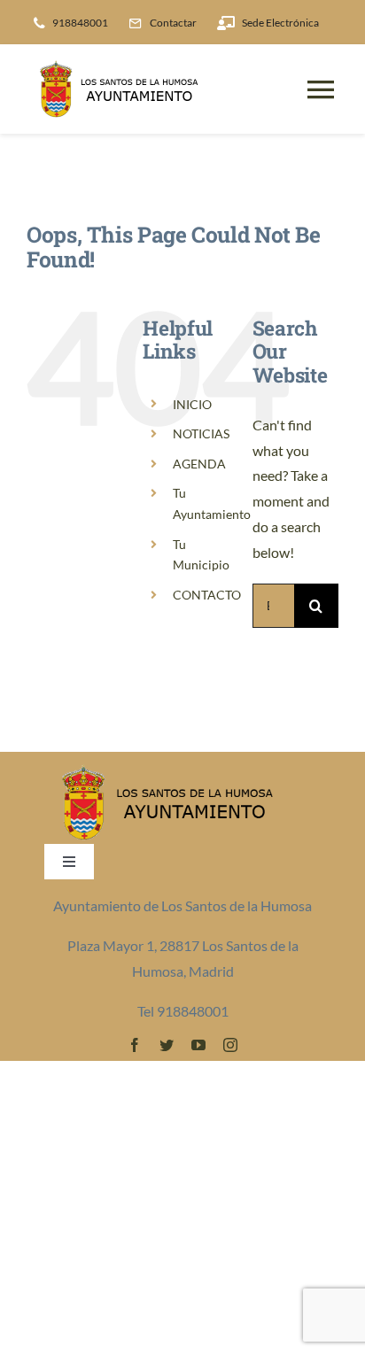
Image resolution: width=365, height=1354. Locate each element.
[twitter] (166, 1045)
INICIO (192, 404)
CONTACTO (207, 594)
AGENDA (199, 463)
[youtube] (198, 1045)
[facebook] (135, 1045)
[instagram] (230, 1045)
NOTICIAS (201, 433)
